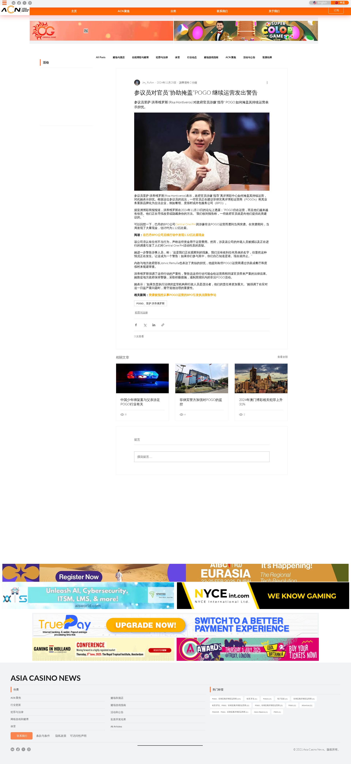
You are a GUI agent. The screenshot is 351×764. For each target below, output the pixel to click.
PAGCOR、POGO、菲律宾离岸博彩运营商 (231, 712)
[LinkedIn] (13, 3)
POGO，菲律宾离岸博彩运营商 (270, 705)
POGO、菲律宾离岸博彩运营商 (227, 698)
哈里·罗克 (253, 698)
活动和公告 (117, 712)
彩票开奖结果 (118, 719)
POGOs (268, 698)
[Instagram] (30, 3)
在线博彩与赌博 (140, 57)
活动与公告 (249, 57)
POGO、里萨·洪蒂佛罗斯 (151, 303)
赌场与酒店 (119, 57)
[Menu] (4, 3)
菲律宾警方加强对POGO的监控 (201, 402)
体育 (177, 57)
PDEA (278, 712)
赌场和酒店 (117, 697)
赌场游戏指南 (211, 57)
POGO (293, 705)
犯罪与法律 (162, 57)
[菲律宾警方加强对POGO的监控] (201, 378)
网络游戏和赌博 (20, 719)
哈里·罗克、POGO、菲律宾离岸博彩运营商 (231, 705)
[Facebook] (19, 3)
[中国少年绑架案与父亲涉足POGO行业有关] (142, 378)
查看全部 (283, 356)
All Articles (116, 726)
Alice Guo (308, 705)
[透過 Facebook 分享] (136, 325)
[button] (173, 11)
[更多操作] (267, 82)
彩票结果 (267, 57)
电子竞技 (283, 698)
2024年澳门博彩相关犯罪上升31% (261, 402)
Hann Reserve (262, 712)
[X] (24, 3)
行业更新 (16, 704)
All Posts (100, 57)
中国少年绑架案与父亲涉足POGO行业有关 (140, 402)
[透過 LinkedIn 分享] (154, 325)
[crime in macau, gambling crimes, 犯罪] (261, 378)
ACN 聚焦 (231, 57)
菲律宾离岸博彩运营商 (305, 698)
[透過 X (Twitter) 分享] (145, 325)
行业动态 (192, 57)
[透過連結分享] (163, 325)
